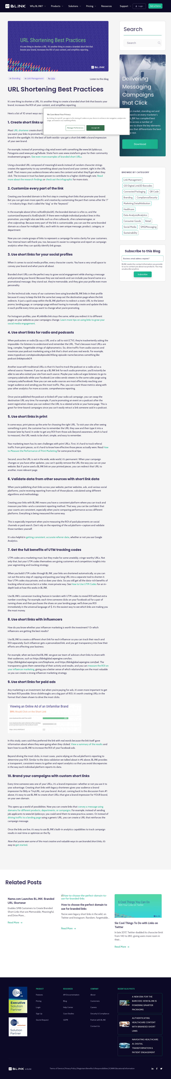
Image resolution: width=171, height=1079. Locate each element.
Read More (13, 922)
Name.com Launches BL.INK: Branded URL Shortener (31, 900)
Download (140, 144)
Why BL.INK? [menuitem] (36, 6)
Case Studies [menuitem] (68, 1013)
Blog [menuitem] (65, 1001)
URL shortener (21, 130)
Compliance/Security (147, 197)
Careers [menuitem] (93, 1007)
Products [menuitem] (55, 6)
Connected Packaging (134, 191)
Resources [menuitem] (106, 6)
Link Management (34, 78)
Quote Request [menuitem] (42, 1020)
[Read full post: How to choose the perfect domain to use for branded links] (85, 898)
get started (21, 844)
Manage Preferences (75, 128)
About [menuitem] (92, 995)
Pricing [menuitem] (89, 6)
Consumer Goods (132, 221)
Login (140, 6)
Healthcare (129, 209)
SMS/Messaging (148, 227)
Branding (15, 78)
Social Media (130, 227)
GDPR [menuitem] (65, 1020)
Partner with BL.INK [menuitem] (98, 1020)
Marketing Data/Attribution (137, 203)
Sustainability (130, 233)
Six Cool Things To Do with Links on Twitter (136, 925)
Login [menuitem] (38, 1007)
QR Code (154, 191)
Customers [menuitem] (95, 1001)
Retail (148, 221)
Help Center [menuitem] (68, 1007)
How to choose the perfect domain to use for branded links (84, 906)
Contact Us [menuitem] (95, 1026)
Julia (51, 78)
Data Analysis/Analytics (135, 215)
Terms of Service (57, 1068)
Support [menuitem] (124, 6)
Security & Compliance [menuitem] (99, 1013)
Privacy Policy (70, 1068)
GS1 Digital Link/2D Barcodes (138, 185)
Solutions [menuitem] (73, 6)
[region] (86, 121)
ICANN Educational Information (122, 1068)
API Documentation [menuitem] (71, 995)
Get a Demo (155, 6)
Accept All (95, 128)
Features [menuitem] (39, 995)
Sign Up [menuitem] (39, 1013)
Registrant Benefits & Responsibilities (92, 1068)
